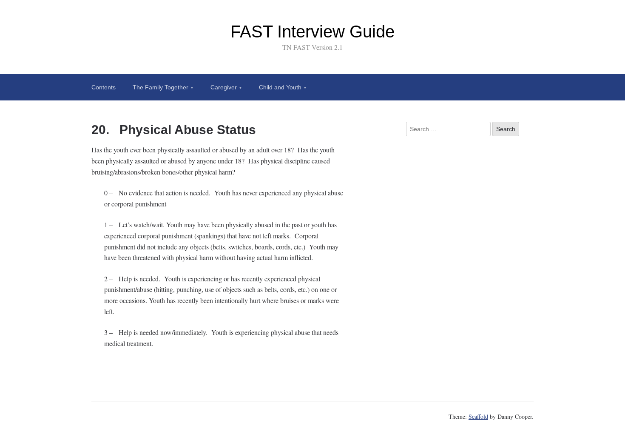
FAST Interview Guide (312, 31)
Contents (103, 87)
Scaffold (478, 416)
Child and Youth (280, 87)
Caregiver (223, 87)
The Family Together (160, 87)
